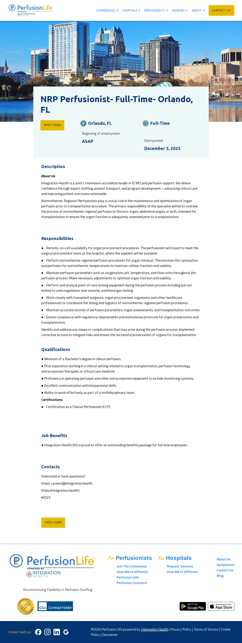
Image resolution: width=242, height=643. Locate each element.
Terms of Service (206, 629)
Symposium (225, 564)
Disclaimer (110, 634)
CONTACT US (221, 10)
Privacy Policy (180, 629)
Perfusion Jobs (128, 577)
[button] (109, 10)
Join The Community (132, 566)
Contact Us (225, 570)
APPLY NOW (52, 125)
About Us (223, 559)
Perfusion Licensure (132, 582)
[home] (31, 10)
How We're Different (132, 571)
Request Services (180, 566)
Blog (220, 575)
